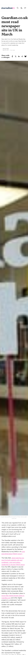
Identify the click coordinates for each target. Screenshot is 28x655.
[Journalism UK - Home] (8, 7)
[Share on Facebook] (12, 56)
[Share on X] (16, 56)
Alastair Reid (6, 48)
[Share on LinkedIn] (19, 56)
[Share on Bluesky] (25, 56)
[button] (17, 7)
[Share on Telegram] (22, 56)
